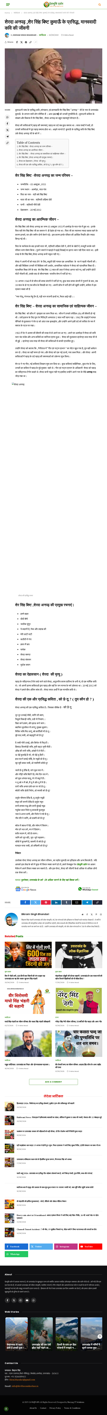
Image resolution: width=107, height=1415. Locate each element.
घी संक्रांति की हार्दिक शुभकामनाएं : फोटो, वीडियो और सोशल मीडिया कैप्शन (41, 1201)
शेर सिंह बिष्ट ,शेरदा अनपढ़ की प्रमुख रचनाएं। (36, 157)
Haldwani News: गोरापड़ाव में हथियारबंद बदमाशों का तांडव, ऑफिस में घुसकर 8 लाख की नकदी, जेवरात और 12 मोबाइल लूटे (59, 1117)
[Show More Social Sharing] (36, 42)
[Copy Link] (30, 42)
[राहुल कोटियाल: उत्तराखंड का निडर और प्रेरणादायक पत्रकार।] (28, 1043)
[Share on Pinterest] (26, 42)
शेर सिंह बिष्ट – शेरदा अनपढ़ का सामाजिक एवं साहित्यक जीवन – (42, 153)
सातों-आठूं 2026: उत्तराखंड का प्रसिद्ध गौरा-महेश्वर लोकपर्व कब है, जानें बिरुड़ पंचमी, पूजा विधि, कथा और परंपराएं (54, 1173)
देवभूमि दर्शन (82, 864)
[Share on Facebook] (17, 42)
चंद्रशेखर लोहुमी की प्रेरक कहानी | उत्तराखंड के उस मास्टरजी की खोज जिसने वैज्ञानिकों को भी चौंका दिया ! (78, 977)
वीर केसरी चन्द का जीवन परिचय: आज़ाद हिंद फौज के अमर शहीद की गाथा (78, 1066)
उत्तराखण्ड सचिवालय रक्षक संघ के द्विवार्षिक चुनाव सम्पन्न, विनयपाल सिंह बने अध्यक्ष (44, 1159)
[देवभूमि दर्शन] (53, 4)
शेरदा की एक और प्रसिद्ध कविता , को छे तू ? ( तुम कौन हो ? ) (41, 164)
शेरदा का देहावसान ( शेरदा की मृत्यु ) (32, 160)
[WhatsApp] (7, 117)
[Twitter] (7, 130)
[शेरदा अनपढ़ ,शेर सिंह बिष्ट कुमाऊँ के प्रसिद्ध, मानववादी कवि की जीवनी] (53, 76)
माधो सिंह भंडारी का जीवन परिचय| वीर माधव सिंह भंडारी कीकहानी (27, 1021)
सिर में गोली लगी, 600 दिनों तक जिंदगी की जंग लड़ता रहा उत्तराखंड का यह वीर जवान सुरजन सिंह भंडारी (25, 977)
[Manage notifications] (6, 1409)
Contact (43, 1408)
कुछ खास (8, 972)
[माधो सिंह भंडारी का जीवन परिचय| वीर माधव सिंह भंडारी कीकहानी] (28, 1000)
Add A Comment (53, 1082)
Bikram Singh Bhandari (24, 35)
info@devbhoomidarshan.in (25, 1386)
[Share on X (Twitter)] (21, 42)
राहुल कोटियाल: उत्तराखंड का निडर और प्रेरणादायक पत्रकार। (27, 1064)
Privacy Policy (55, 1408)
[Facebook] (7, 123)
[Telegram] (7, 136)
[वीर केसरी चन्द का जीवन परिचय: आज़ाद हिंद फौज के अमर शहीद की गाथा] (78, 1043)
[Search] (99, 4)
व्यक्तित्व (42, 35)
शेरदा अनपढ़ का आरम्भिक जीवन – (31, 150)
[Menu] (8, 4)
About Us (33, 1408)
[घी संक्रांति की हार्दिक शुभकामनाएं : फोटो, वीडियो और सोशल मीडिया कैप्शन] (9, 1204)
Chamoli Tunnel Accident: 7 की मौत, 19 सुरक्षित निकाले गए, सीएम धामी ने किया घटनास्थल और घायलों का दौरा (57, 1229)
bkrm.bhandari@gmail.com (22, 1379)
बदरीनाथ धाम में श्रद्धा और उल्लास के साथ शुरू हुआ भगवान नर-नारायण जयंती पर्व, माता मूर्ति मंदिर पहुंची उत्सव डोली (55, 1187)
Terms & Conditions (72, 1408)
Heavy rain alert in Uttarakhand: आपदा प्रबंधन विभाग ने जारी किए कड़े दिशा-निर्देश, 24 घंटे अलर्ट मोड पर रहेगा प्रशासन (58, 1216)
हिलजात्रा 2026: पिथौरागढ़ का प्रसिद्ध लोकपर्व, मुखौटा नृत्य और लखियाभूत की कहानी (45, 1103)
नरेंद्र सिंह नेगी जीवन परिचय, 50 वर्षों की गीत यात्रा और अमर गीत (78, 1021)
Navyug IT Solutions (75, 1402)
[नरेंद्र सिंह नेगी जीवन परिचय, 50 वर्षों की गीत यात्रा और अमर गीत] (78, 1000)
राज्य (57, 1017)
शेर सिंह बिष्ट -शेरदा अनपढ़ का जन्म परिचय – (36, 146)
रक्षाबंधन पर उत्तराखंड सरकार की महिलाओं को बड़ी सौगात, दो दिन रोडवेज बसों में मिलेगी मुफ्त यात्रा (49, 1131)
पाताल (17, 879)
